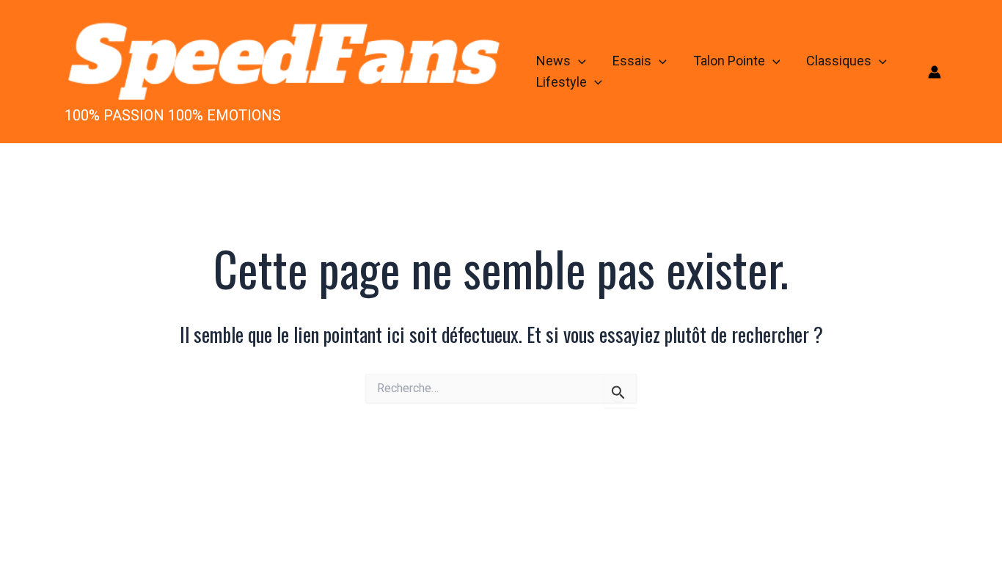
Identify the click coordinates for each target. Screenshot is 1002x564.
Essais (631, 60)
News (553, 60)
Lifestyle (561, 82)
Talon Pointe (729, 60)
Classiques (838, 60)
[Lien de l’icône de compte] (934, 72)
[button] (578, 61)
